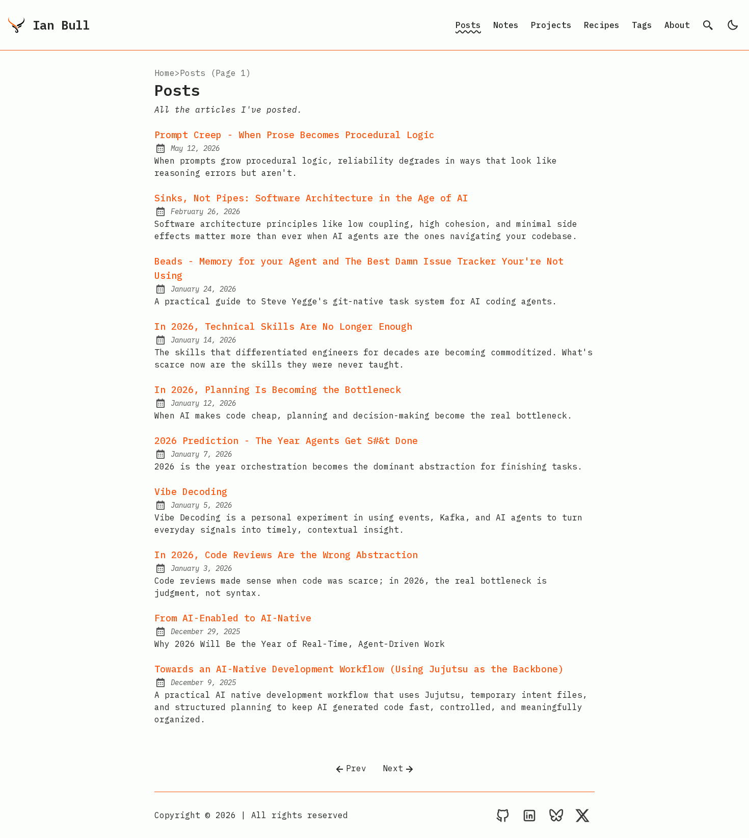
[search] (708, 25)
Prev (356, 768)
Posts (468, 25)
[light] (733, 25)
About (677, 25)
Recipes (602, 25)
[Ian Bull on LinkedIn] (529, 815)
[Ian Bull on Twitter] (582, 815)
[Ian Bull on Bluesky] (556, 815)
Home (164, 73)
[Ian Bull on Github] (503, 815)
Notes (506, 25)
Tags (642, 25)
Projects (551, 25)
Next (393, 768)
